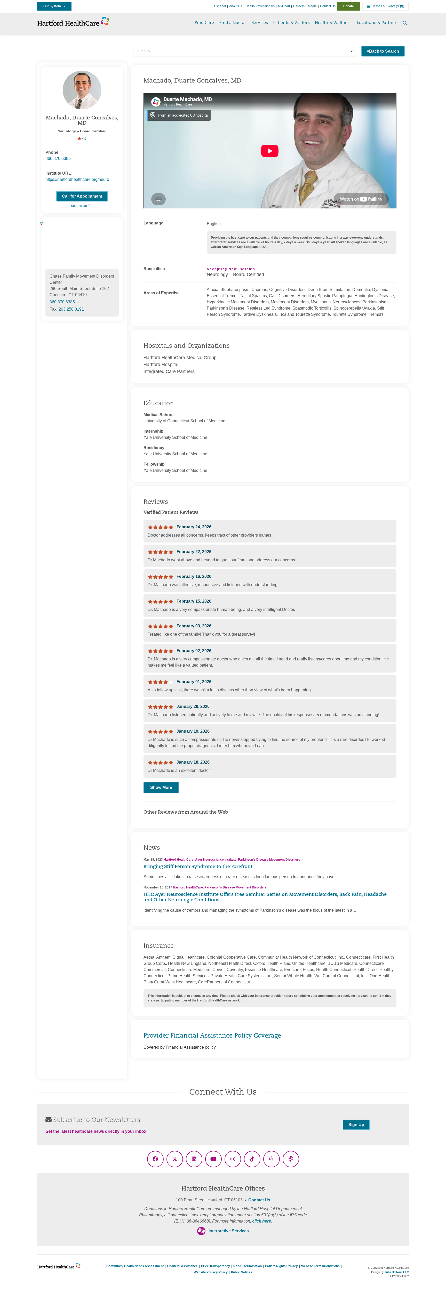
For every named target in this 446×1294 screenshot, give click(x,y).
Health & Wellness (333, 23)
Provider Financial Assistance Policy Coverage (212, 1036)
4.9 (83, 138)
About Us (235, 6)
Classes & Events (382, 6)
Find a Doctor (232, 23)
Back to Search (384, 51)
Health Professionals (260, 6)
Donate (348, 6)
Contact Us (328, 6)
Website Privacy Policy (211, 1272)
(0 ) (400, 6)
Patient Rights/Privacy (281, 1266)
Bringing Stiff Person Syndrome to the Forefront (198, 867)
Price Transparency (215, 1266)
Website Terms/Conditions (320, 1266)
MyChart (284, 6)
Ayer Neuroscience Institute (215, 859)
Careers (299, 6)
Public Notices (241, 1272)
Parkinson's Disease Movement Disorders (269, 859)
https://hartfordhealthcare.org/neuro (77, 179)
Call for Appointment (82, 196)
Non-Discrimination (247, 1266)
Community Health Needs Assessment (135, 1266)
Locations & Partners (378, 23)
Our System (53, 6)
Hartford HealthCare (179, 859)
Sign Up (356, 1124)
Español (220, 6)
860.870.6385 (58, 158)
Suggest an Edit (82, 206)
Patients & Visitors (291, 23)
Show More (161, 787)
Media (312, 6)
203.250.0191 (71, 309)
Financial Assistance (182, 1266)
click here (261, 1221)
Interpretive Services (229, 1231)
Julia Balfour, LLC (397, 1272)
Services (259, 23)
